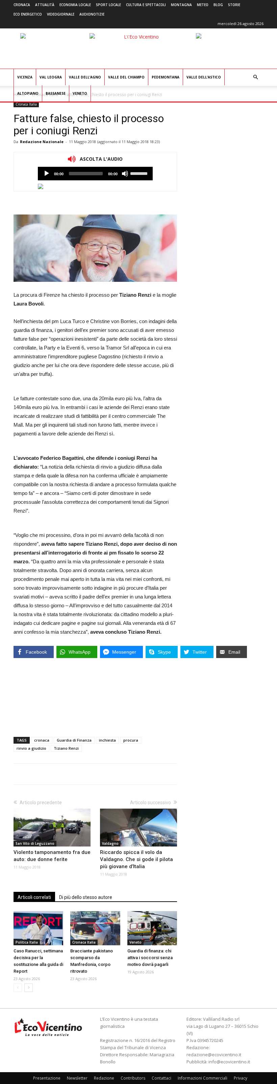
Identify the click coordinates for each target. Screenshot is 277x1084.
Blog (218, 4)
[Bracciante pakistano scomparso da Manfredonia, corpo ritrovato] (95, 928)
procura (130, 740)
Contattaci (161, 1078)
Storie (234, 4)
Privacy (240, 1078)
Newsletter (77, 1078)
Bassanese (56, 93)
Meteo (202, 4)
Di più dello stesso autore (85, 897)
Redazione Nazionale (42, 141)
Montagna (181, 4)
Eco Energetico (28, 14)
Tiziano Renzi (66, 748)
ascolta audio (46, 173)
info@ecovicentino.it (229, 1062)
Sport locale (108, 4)
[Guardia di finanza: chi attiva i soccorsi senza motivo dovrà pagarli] (152, 928)
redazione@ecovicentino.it (213, 1055)
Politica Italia (27, 942)
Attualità (44, 4)
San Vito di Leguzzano (35, 843)
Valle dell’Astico (203, 77)
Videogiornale (60, 14)
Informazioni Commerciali (202, 1078)
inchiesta (107, 740)
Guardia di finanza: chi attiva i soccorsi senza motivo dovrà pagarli (150, 957)
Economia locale (75, 4)
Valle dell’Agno (85, 77)
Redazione (104, 1078)
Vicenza (24, 77)
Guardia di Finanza (74, 740)
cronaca (41, 740)
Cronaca (22, 4)
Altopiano (28, 93)
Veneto (80, 93)
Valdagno (110, 843)
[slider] (139, 173)
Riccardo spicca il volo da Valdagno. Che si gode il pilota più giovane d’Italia (136, 859)
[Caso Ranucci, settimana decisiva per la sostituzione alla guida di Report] (38, 928)
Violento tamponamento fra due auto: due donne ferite (52, 855)
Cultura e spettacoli (146, 4)
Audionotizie (91, 14)
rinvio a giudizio (31, 748)
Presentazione (46, 1078)
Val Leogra (51, 77)
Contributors (133, 1078)
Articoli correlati (34, 897)
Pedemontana (165, 77)
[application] (95, 173)
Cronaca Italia (26, 104)
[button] (255, 77)
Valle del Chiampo (126, 77)
